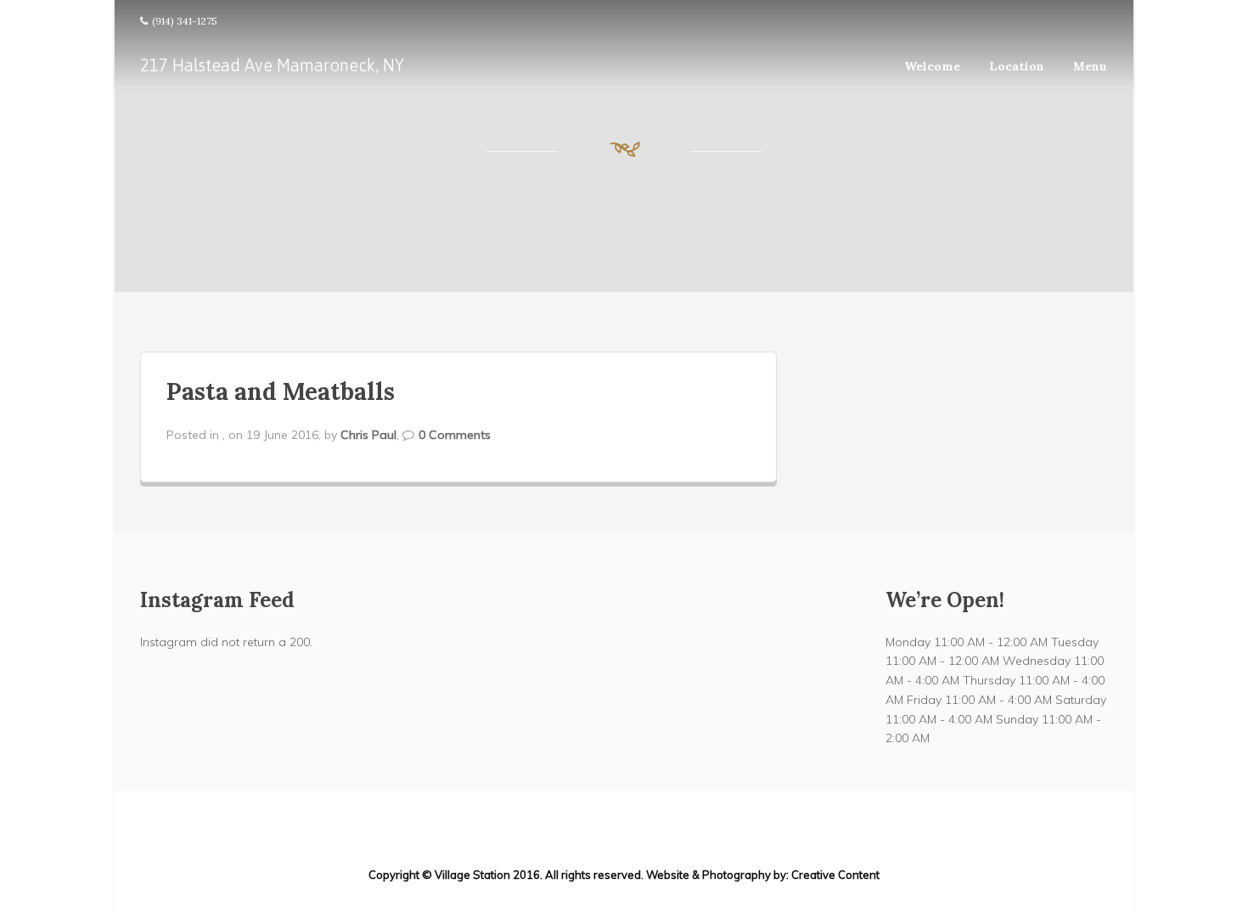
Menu (1090, 66)
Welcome (932, 66)
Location (1016, 66)
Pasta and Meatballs (280, 391)
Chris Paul (368, 434)
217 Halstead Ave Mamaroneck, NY (272, 65)
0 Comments (455, 434)
